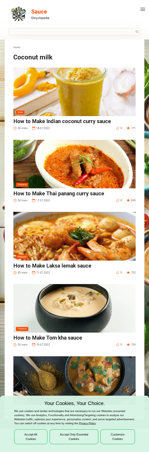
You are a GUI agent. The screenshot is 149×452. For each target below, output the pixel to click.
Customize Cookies (118, 437)
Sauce (39, 11)
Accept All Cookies (30, 437)
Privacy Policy (87, 423)
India (20, 112)
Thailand (22, 184)
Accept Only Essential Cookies (74, 437)
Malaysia (22, 257)
